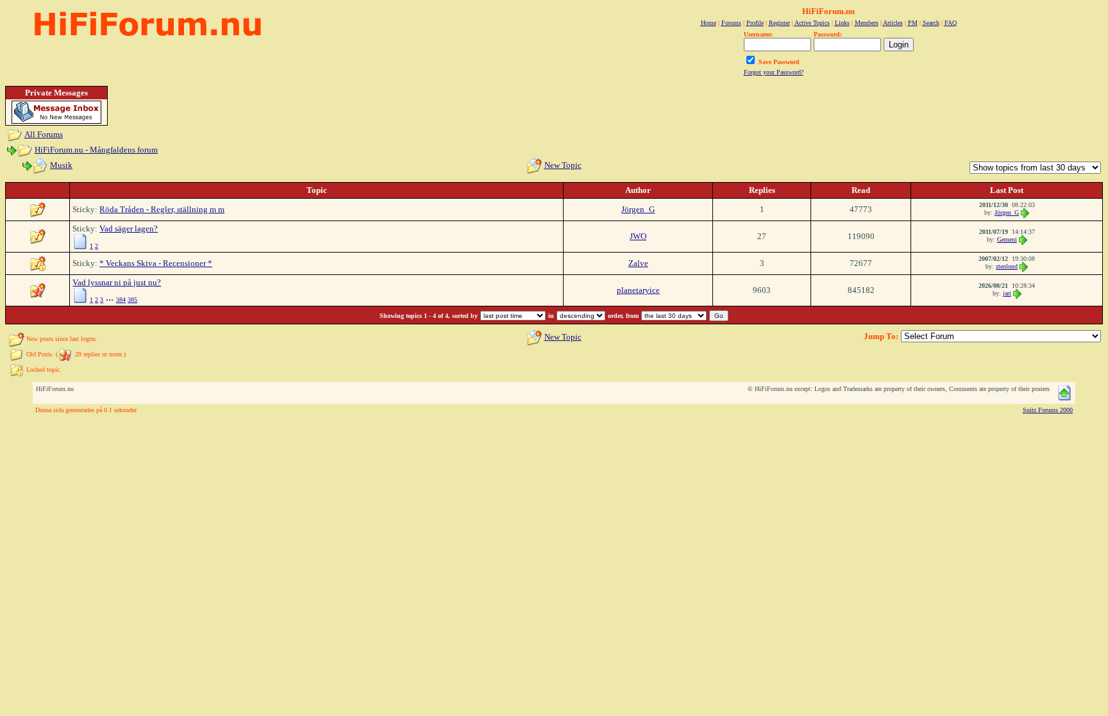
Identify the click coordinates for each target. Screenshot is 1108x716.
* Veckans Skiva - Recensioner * (155, 263)
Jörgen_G (638, 209)
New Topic (563, 165)
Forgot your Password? (773, 72)
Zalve (638, 263)
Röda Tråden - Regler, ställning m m (161, 209)
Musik (61, 165)
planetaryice (638, 290)
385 (132, 299)
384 (121, 299)
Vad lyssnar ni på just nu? (116, 282)
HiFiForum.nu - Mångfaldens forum (96, 149)
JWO (638, 236)
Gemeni (1007, 239)
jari (1007, 293)
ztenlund (1007, 266)
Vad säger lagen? (128, 228)
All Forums (43, 134)
